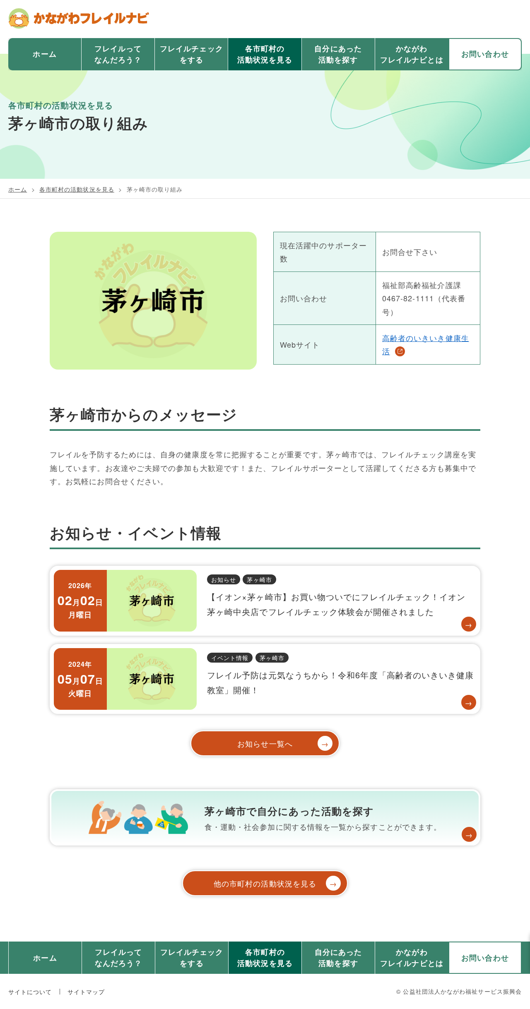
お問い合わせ (484, 53)
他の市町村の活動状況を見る (275, 883)
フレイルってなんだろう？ (118, 54)
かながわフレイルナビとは (411, 54)
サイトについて (30, 992)
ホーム (44, 53)
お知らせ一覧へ (283, 743)
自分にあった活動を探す (337, 54)
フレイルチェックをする (191, 54)
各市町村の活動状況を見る (265, 54)
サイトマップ (86, 992)
